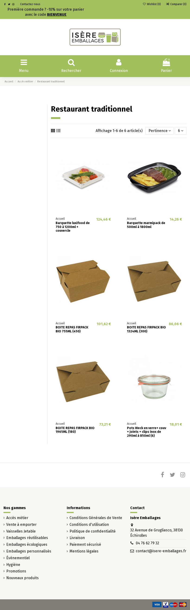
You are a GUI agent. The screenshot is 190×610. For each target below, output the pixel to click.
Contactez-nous (30, 4)
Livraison (77, 538)
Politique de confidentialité (93, 531)
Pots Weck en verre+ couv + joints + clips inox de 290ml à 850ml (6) (146, 432)
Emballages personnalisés (28, 551)
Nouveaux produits (22, 578)
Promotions (16, 571)
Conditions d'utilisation (89, 524)
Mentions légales (84, 551)
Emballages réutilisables (27, 538)
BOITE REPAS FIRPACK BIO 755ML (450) (72, 329)
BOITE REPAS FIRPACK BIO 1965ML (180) (75, 430)
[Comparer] (111, 157)
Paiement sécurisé (85, 544)
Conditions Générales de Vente (96, 518)
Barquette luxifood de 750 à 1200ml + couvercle (73, 227)
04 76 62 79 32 (147, 543)
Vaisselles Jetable (21, 531)
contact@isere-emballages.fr (161, 551)
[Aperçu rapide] (111, 166)
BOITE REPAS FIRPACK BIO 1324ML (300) (146, 329)
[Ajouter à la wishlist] (111, 149)
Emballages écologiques (26, 544)
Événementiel (18, 558)
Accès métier (17, 518)
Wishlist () (153, 4)
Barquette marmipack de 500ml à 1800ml (146, 225)
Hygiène (13, 564)
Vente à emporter (21, 524)
